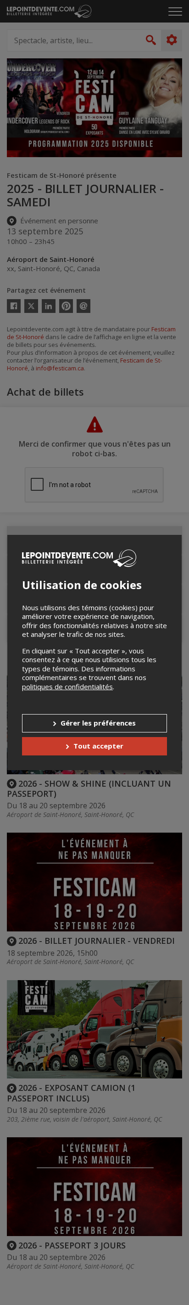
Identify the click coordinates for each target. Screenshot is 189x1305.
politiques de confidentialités (67, 686)
